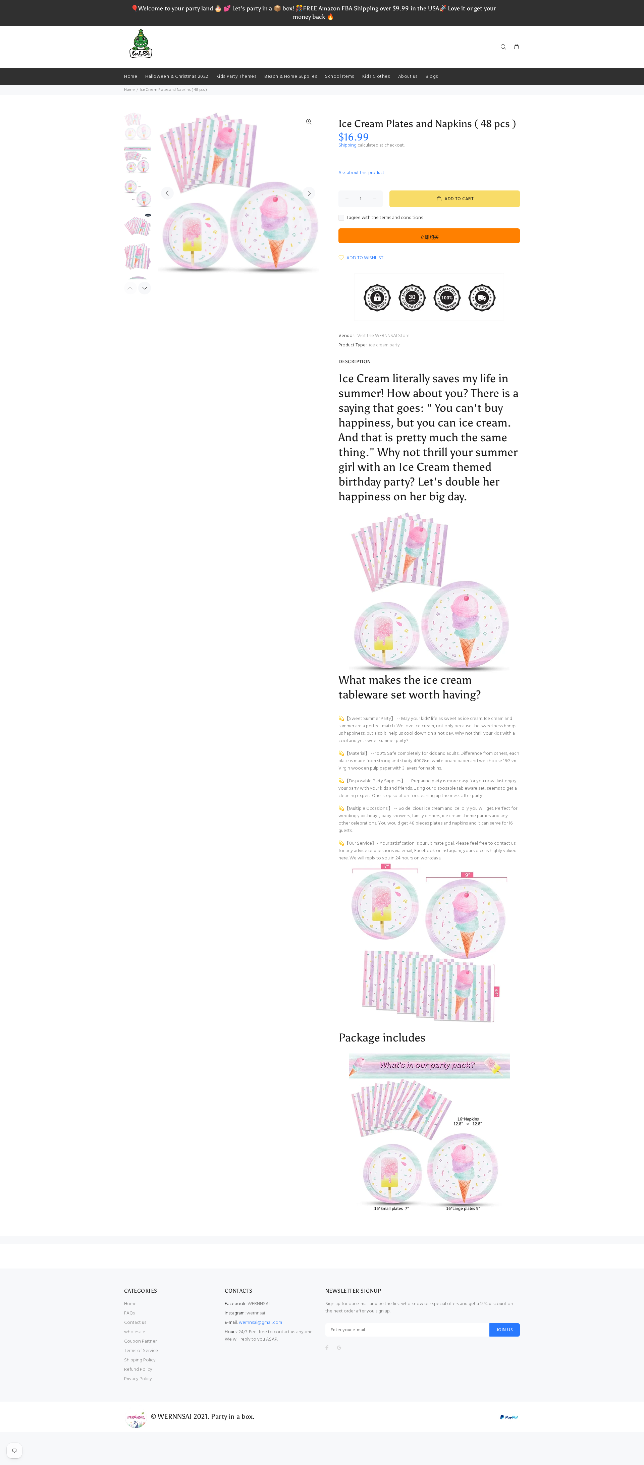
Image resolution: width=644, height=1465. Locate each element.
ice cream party (384, 345)
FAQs (129, 1313)
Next (309, 193)
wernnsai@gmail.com (260, 1323)
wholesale (134, 1332)
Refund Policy (138, 1369)
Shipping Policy (140, 1360)
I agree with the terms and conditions (385, 218)
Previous (167, 193)
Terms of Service (141, 1351)
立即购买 (429, 237)
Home (129, 90)
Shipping (347, 145)
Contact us (135, 1323)
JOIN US (504, 1330)
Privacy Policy (138, 1379)
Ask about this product (361, 173)
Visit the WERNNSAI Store (383, 336)
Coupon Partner (140, 1341)
